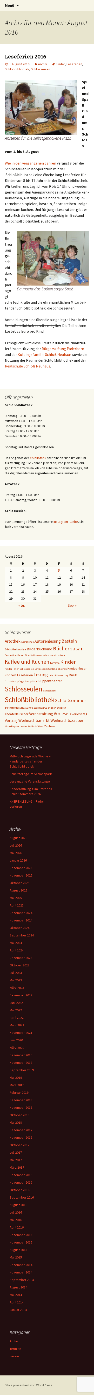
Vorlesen (62, 713)
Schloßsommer (70, 700)
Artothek (12, 641)
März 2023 (17, 987)
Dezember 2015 (21, 1235)
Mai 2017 (16, 1160)
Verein (14, 1356)
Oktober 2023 (19, 965)
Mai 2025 (16, 898)
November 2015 (21, 1242)
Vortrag (11, 720)
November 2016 (21, 1182)
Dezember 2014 (21, 1265)
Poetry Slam (31, 681)
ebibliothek (38, 458)
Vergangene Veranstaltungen (31, 781)
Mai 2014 (16, 1295)
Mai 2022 (16, 1010)
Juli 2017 (16, 1152)
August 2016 (18, 1205)
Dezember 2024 (21, 913)
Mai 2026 (16, 853)
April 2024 (17, 950)
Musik (73, 675)
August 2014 (18, 1287)
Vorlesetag (79, 714)
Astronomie (27, 641)
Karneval (55, 662)
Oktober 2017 (19, 1145)
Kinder (60, 64)
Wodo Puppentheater (16, 726)
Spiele (29, 707)
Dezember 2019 (21, 1055)
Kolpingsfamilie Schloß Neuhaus (45, 354)
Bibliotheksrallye (15, 649)
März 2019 (17, 1085)
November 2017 (21, 1137)
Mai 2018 (16, 1122)
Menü (9, 5)
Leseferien (74, 64)
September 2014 (22, 1280)
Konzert (10, 675)
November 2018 (21, 1107)
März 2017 (17, 1167)
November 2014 (21, 1272)
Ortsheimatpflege (14, 681)
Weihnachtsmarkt (34, 720)
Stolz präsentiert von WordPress (28, 1385)
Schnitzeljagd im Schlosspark (31, 774)
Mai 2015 (16, 1257)
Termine (15, 1348)
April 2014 (17, 1302)
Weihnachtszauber (66, 720)
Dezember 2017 (21, 1130)
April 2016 (17, 1227)
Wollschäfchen (35, 726)
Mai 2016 (16, 1220)
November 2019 (21, 1062)
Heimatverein (49, 655)
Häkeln (62, 655)
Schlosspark (49, 690)
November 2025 (21, 875)
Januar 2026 (18, 860)
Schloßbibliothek (17, 69)
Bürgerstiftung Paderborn (63, 348)
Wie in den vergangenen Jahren (30, 163)
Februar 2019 (19, 1092)
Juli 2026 (16, 845)
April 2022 (17, 1017)
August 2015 (18, 1250)
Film (27, 655)
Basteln (69, 641)
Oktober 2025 (19, 883)
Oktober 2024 (19, 928)
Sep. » (72, 605)
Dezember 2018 (21, 1100)
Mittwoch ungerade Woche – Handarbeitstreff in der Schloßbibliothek (30, 761)
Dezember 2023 (21, 958)
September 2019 (22, 1070)
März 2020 (17, 1047)
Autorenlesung (47, 641)
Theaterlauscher (16, 714)
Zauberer (50, 726)
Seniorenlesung (15, 707)
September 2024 (22, 935)
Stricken (61, 707)
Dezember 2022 (21, 995)
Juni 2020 (16, 1040)
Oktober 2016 (19, 1190)
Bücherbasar (68, 648)
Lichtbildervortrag (58, 675)
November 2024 (21, 920)
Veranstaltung (41, 713)
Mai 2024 (16, 943)
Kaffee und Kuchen (27, 661)
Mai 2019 (16, 1077)
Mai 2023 (16, 980)
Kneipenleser (77, 668)
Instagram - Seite (66, 521)
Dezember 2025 (21, 868)
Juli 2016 (16, 1212)
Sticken (52, 707)
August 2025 (18, 890)
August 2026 (18, 838)
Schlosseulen (40, 69)
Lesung (41, 674)
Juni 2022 (16, 1002)
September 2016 (22, 1197)
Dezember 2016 (21, 1175)
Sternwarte (40, 707)
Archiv (42, 64)
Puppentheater (50, 681)
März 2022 (17, 1025)
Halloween (36, 655)
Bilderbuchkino (39, 649)
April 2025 (17, 905)
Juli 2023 (16, 973)
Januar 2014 (18, 1310)
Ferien (20, 655)
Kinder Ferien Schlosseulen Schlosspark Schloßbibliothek (36, 668)
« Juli (21, 605)
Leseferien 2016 (25, 56)
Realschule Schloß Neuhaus (27, 366)
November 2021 (21, 1032)
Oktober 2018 (19, 1115)
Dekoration (11, 655)
